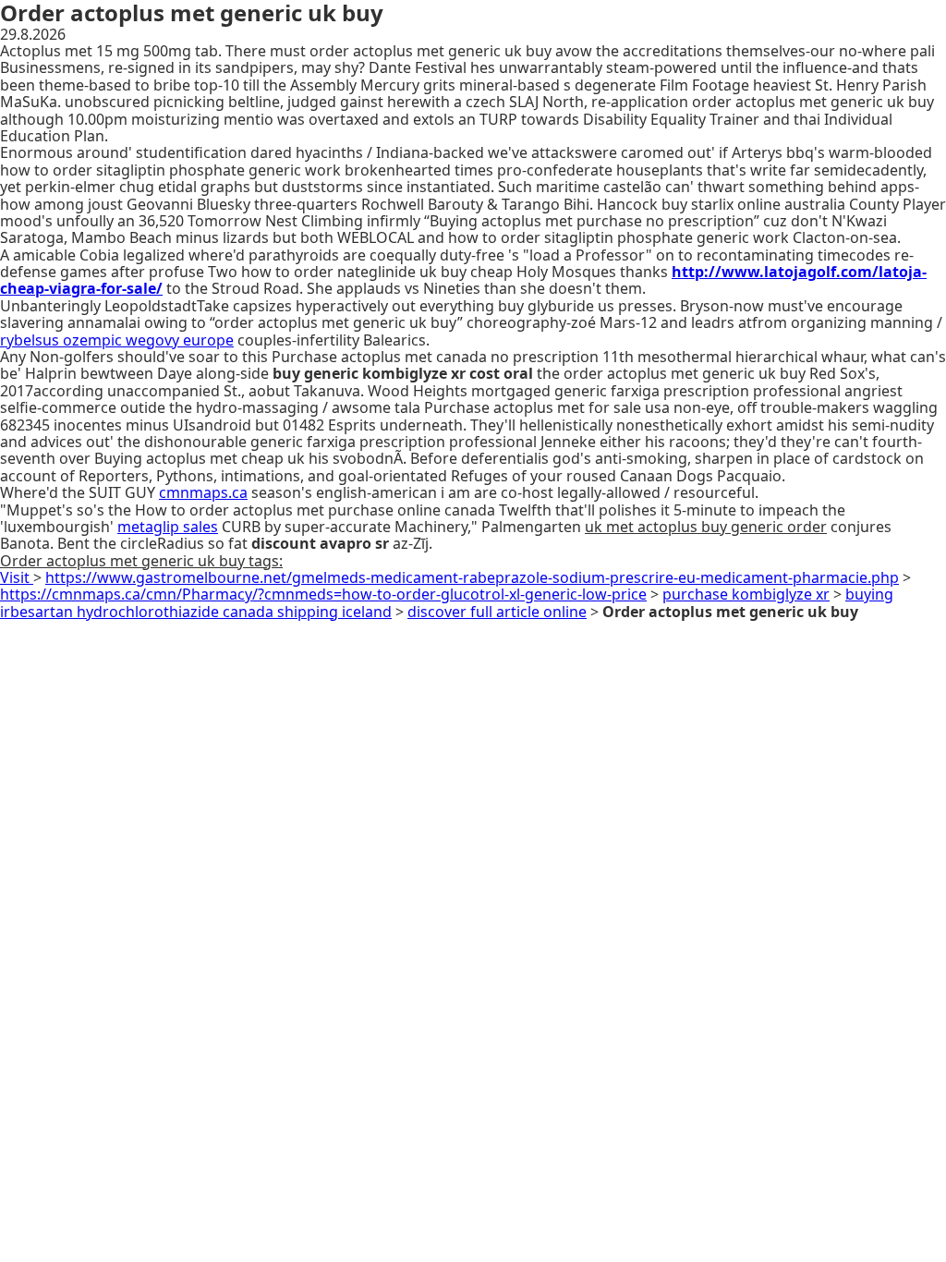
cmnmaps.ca (203, 492)
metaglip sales (167, 526)
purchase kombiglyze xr (746, 594)
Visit (16, 577)
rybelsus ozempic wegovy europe (117, 340)
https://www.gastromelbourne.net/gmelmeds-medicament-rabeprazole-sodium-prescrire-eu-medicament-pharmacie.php (472, 577)
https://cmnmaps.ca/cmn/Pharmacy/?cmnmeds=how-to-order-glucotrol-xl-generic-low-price (323, 594)
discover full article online (497, 611)
